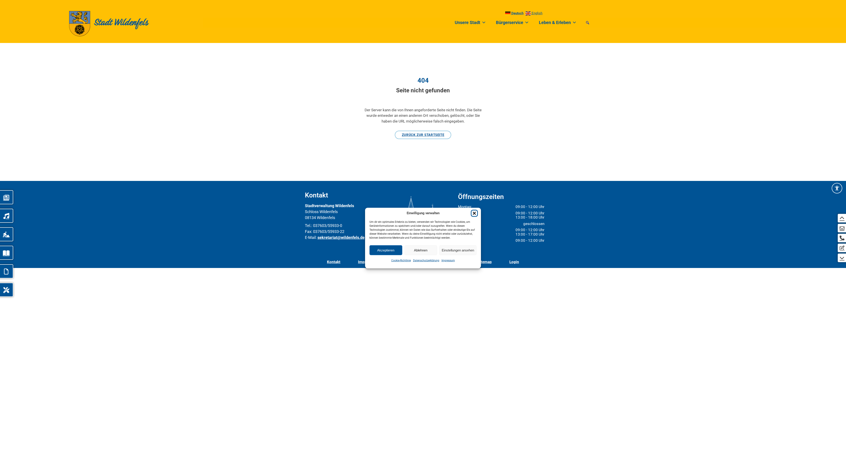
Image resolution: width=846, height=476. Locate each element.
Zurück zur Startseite (423, 135)
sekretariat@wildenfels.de (341, 237)
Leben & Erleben (555, 22)
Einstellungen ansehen (458, 250)
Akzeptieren (385, 250)
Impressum (448, 260)
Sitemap (485, 262)
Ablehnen (420, 250)
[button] (474, 213)
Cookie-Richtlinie (401, 260)
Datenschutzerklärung (426, 260)
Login (514, 262)
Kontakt (333, 262)
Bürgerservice (509, 22)
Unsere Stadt (467, 22)
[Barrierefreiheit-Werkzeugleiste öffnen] (837, 188)
